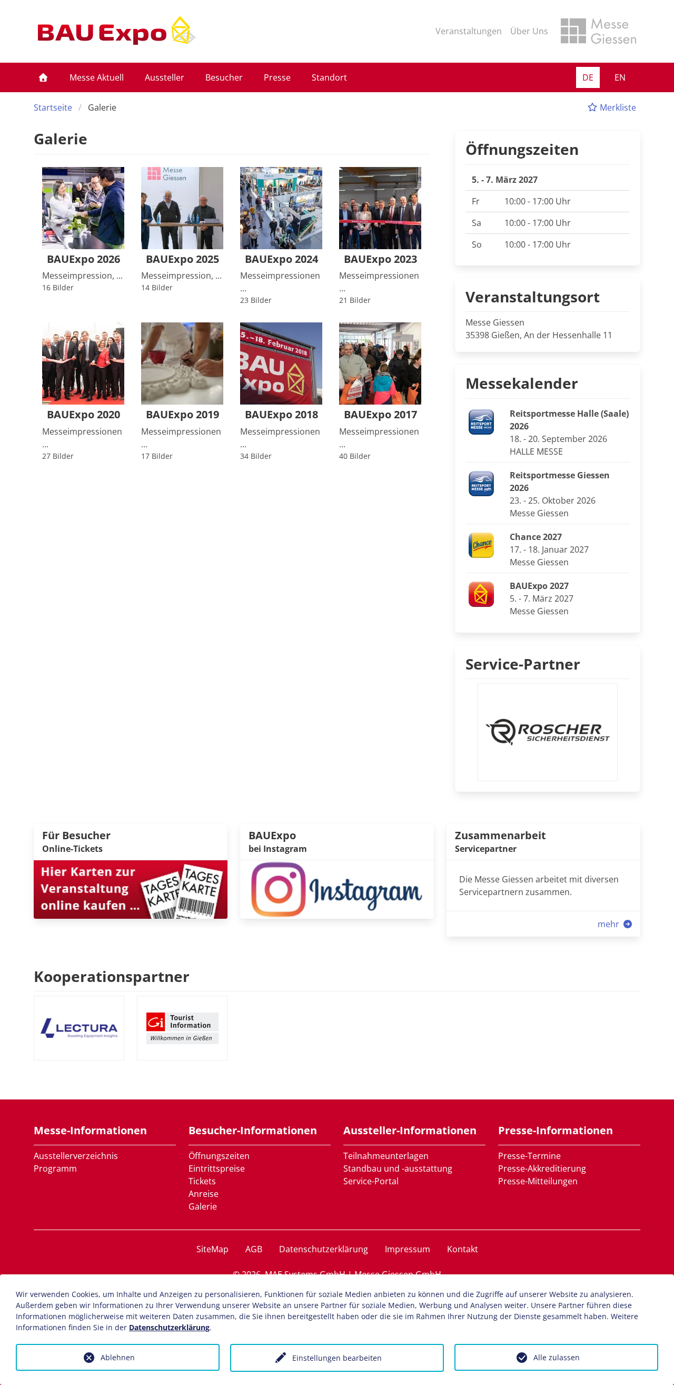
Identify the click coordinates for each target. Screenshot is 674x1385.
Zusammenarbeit (500, 835)
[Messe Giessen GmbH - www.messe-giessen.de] (598, 31)
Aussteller (164, 77)
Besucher (224, 77)
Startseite (53, 107)
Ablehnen (118, 1357)
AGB (253, 1249)
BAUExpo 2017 (380, 415)
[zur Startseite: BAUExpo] (117, 31)
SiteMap (212, 1249)
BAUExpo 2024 (281, 259)
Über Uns (529, 31)
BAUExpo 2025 (182, 259)
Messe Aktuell (97, 77)
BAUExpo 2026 (83, 259)
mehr (609, 924)
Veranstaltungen (468, 31)
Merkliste (617, 107)
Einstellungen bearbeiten (337, 1358)
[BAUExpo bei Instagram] (337, 888)
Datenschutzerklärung (323, 1249)
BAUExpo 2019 (182, 415)
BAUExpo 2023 (380, 259)
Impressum (407, 1249)
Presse (277, 77)
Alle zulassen (556, 1357)
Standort (329, 77)
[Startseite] (43, 77)
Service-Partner (522, 664)
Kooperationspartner (112, 976)
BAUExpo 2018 (281, 415)
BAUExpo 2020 (83, 415)
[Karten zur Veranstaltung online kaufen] (130, 888)
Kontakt (462, 1249)
